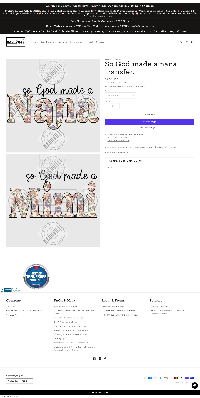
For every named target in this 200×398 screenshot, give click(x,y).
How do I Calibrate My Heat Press (70, 326)
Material (108, 91)
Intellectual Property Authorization (118, 311)
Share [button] (110, 167)
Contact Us (11, 315)
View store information (118, 140)
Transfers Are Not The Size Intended (71, 343)
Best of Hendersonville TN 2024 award (24, 311)
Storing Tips (60, 339)
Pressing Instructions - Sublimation (71, 330)
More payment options (149, 128)
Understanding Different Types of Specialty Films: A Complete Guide (74, 348)
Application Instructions (65, 307)
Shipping (108, 82)
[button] (181, 42)
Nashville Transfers (187, 382)
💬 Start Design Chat (100, 392)
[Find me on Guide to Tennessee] (36, 291)
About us (10, 307)
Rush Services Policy (159, 307)
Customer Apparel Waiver (114, 307)
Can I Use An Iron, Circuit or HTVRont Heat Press (74, 312)
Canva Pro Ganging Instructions (69, 318)
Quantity (109, 101)
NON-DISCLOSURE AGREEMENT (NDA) (120, 315)
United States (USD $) (18, 381)
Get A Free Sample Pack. (65, 322)
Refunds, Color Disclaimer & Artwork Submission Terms (167, 312)
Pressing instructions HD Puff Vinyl (70, 334)
